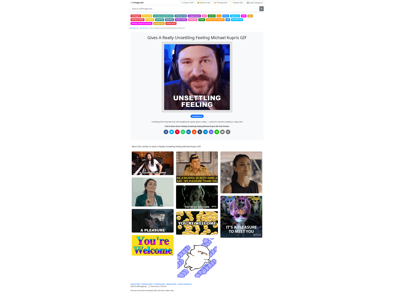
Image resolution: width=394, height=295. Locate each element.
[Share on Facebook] (166, 132)
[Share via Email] (222, 132)
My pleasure (144, 28)
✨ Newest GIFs (237, 3)
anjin (250, 16)
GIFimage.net (133, 28)
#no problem (138, 169)
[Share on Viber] (211, 132)
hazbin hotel (171, 23)
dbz (228, 20)
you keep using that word (163, 16)
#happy (136, 173)
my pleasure (197, 116)
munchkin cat (237, 20)
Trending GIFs (159, 284)
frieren (225, 16)
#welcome (137, 253)
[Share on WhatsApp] (183, 132)
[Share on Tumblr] (200, 132)
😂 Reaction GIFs (203, 3)
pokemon (149, 20)
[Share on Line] (216, 132)
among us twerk (137, 20)
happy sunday (181, 20)
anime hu (159, 20)
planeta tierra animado (215, 20)
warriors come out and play (141, 23)
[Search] (261, 8)
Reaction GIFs (147, 284)
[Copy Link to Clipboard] (228, 132)
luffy (243, 16)
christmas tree (181, 16)
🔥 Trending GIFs (220, 3)
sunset (201, 20)
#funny (136, 201)
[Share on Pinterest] (177, 132)
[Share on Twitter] (171, 132)
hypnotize (169, 20)
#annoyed (137, 204)
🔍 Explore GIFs (188, 3)
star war (212, 16)
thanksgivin (136, 16)
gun (204, 16)
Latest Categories (185, 284)
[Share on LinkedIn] (188, 132)
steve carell (147, 16)
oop (219, 16)
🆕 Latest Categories (255, 3)
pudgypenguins (194, 16)
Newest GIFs (171, 284)
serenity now (158, 23)
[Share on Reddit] (194, 132)
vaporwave (235, 16)
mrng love (192, 20)
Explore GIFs (135, 284)
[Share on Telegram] (205, 132)
